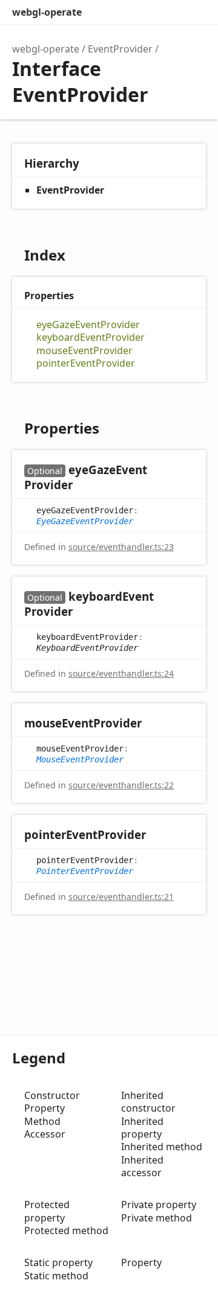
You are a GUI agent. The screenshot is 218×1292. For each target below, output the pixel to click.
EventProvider (120, 48)
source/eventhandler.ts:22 (121, 785)
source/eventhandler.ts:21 (121, 896)
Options (167, 12)
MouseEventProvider (80, 759)
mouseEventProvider (84, 350)
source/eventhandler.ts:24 (121, 673)
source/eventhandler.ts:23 (121, 547)
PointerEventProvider (84, 871)
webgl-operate (47, 12)
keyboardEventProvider (90, 337)
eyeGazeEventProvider (88, 324)
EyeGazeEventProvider (84, 521)
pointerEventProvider (85, 363)
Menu (194, 12)
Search (143, 12)
